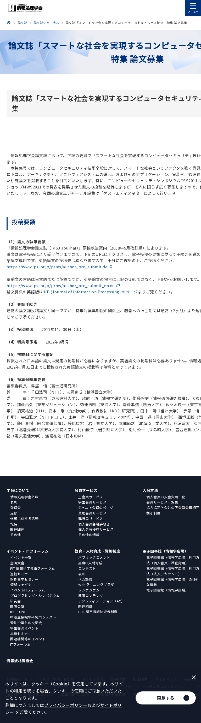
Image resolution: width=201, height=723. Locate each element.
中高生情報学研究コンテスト (33, 617)
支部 (13, 513)
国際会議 (17, 606)
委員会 (15, 507)
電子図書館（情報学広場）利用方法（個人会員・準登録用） (172, 560)
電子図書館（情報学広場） (165, 551)
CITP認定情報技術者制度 (98, 611)
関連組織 (85, 606)
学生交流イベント (24, 628)
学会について (18, 490)
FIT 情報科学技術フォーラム (32, 568)
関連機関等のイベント (28, 638)
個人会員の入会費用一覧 (165, 496)
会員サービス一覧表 (162, 502)
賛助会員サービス (92, 513)
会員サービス (86, 490)
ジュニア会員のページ (95, 507)
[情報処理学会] (9, 22)
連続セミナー (20, 573)
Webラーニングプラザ (96, 584)
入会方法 (150, 490)
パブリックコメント (94, 557)
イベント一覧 (20, 557)
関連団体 (17, 529)
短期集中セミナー (24, 579)
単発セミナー (20, 633)
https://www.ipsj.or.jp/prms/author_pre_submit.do (57, 266)
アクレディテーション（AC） (101, 600)
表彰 (13, 502)
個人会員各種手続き (94, 523)
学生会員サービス (92, 502)
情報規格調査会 (20, 660)
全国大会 (17, 562)
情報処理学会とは (24, 496)
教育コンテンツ (90, 595)
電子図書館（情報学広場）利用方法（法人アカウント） (172, 571)
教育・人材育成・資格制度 (97, 551)
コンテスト (87, 568)
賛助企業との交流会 (26, 622)
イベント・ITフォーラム (27, 551)
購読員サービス (90, 518)
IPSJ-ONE (18, 611)
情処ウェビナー (22, 584)
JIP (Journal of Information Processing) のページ (90, 291)
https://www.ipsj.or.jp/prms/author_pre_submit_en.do (61, 285)
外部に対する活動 (24, 518)
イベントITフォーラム (27, 590)
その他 (15, 534)
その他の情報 (88, 534)
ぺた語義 (85, 579)
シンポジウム (88, 590)
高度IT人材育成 (90, 562)
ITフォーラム (20, 644)
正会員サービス (90, 496)
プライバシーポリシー (65, 705)
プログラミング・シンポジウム (35, 595)
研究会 (15, 600)
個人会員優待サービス (96, 529)
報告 (13, 523)
